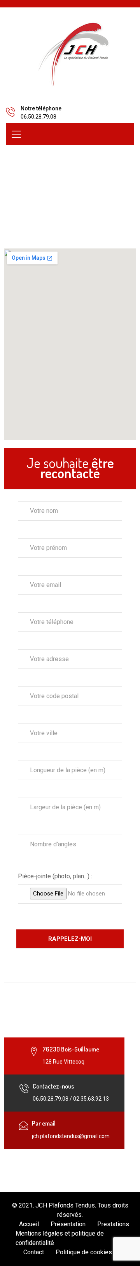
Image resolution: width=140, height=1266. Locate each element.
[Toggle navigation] (16, 134)
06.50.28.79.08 (38, 116)
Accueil (29, 1224)
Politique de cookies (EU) (90, 1252)
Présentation (68, 1224)
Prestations (113, 1224)
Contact (33, 1252)
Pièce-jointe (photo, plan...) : (55, 876)
